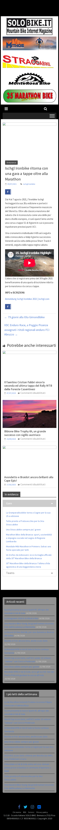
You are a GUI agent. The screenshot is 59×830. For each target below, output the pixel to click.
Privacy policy (42, 812)
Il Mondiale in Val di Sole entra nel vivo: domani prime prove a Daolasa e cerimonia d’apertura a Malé (27, 767)
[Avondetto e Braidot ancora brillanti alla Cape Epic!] (29, 447)
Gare (9, 503)
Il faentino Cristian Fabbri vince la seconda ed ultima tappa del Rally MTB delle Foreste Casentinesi (28, 385)
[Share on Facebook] (8, 191)
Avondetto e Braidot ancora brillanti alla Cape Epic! (28, 479)
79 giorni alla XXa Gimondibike (24, 317)
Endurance (11, 162)
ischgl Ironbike (29, 184)
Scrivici (31, 812)
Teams (10, 573)
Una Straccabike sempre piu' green (21, 741)
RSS (24, 812)
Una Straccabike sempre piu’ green (23, 529)
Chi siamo (17, 812)
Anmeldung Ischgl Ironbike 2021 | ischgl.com (27, 298)
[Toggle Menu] (52, 115)
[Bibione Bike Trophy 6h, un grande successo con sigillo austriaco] (29, 402)
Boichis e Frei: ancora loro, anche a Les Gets (26, 640)
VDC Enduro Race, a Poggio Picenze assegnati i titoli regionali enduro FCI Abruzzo (26, 329)
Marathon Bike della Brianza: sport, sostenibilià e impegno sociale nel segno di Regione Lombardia (29, 538)
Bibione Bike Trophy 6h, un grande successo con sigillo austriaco (25, 433)
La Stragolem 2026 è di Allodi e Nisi (21, 618)
